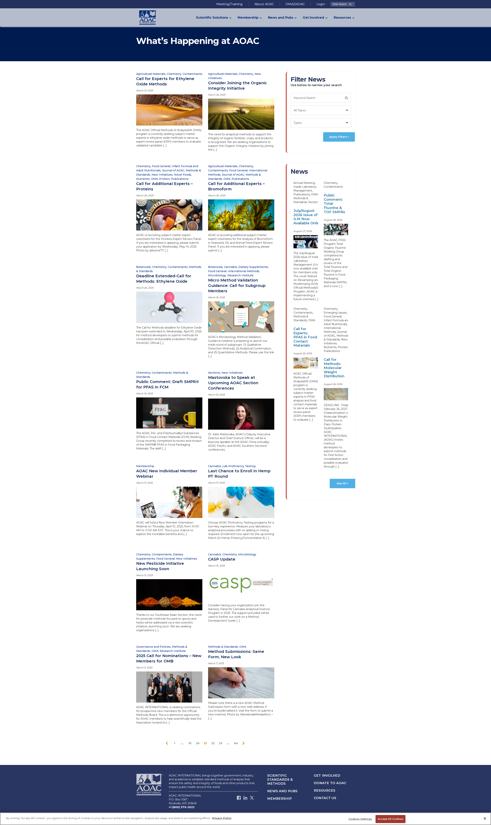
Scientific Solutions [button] (212, 17)
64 (236, 743)
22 (213, 743)
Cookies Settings (360, 818)
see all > (342, 483)
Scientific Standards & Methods (280, 779)
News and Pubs (282, 791)
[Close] (485, 818)
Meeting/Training (229, 4)
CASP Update (221, 559)
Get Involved (327, 775)
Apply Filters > (339, 137)
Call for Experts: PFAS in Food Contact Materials (305, 337)
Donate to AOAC (330, 783)
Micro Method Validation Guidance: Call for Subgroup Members (236, 285)
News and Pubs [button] (280, 17)
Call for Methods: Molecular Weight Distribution (334, 368)
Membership (279, 798)
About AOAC (264, 4)
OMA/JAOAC (295, 4)
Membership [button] (248, 17)
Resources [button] (342, 17)
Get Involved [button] (313, 17)
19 (189, 743)
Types (298, 123)
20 (197, 743)
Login (320, 4)
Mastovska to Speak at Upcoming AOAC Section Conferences (233, 383)
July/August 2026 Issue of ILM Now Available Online (307, 217)
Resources (324, 790)
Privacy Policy (221, 818)
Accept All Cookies (390, 818)
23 (220, 743)
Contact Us (325, 798)
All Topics (300, 110)
